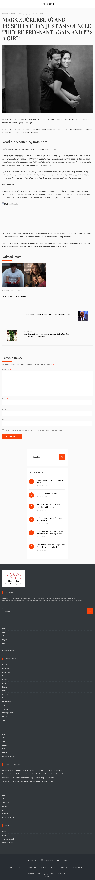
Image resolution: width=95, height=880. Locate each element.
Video (4, 720)
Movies (4, 683)
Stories (4, 705)
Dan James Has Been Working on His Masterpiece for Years (33, 778)
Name (5, 399)
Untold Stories (7, 716)
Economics (6, 672)
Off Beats (5, 694)
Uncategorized (7, 713)
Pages (4, 640)
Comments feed (8, 839)
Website (5, 420)
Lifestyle (5, 679)
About (4, 632)
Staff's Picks (6, 702)
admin (13, 14)
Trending (5, 709)
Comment (6, 369)
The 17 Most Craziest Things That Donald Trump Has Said (47, 313)
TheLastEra (47, 3)
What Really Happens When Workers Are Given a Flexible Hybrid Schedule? (36, 770)
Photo (4, 698)
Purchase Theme (8, 651)
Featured (5, 676)
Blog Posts (40, 14)
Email (5, 409)
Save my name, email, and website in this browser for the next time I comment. (33, 430)
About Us (5, 636)
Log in (4, 831)
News (4, 643)
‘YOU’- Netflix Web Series (14, 296)
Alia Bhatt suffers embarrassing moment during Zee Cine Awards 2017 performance (46, 334)
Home (4, 628)
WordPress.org (7, 842)
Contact (5, 647)
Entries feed (6, 835)
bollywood (6, 668)
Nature (4, 687)
